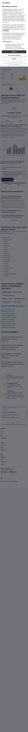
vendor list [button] (6, 30)
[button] (14, 51)
